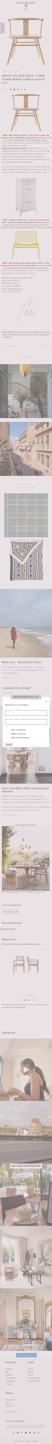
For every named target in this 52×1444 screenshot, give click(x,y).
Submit (9, 744)
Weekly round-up (18, 734)
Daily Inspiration (18, 730)
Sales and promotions (20, 738)
